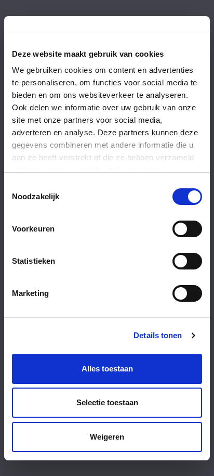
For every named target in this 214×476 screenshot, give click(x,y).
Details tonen (157, 335)
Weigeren (107, 436)
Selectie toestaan (107, 402)
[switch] (187, 229)
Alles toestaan (107, 368)
